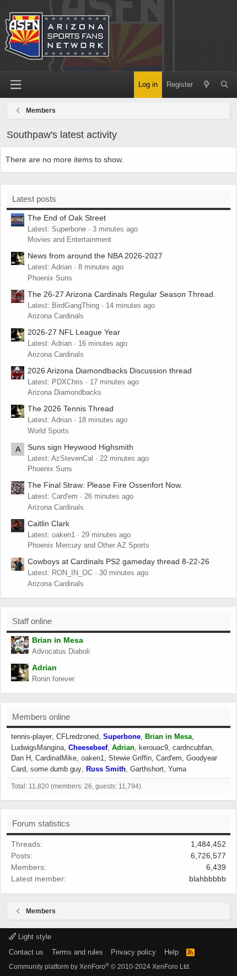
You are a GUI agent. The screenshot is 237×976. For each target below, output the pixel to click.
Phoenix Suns (50, 278)
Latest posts (34, 198)
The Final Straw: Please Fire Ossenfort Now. (105, 485)
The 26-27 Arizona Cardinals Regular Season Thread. (122, 294)
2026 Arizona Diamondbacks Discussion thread (110, 370)
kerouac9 (153, 747)
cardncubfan (192, 747)
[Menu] (15, 85)
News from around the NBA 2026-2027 (95, 255)
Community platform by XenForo (100, 967)
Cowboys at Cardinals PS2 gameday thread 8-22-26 (118, 561)
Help (171, 952)
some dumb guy (56, 769)
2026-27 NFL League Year (74, 332)
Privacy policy (133, 952)
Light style (33, 937)
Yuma (177, 769)
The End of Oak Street (67, 217)
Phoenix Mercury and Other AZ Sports (88, 545)
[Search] (225, 84)
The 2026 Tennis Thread (71, 408)
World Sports (48, 431)
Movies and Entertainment (69, 239)
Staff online (32, 621)
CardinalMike (56, 758)
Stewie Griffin (130, 758)
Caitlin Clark (48, 523)
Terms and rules (77, 952)
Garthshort (147, 769)
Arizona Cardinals (56, 316)
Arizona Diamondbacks (64, 392)
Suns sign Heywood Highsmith (80, 447)
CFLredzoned (77, 736)
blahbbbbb (207, 878)
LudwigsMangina (37, 747)
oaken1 (92, 758)
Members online (41, 716)
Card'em (169, 758)
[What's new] (206, 84)
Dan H (21, 758)
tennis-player (31, 736)
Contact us (26, 952)
